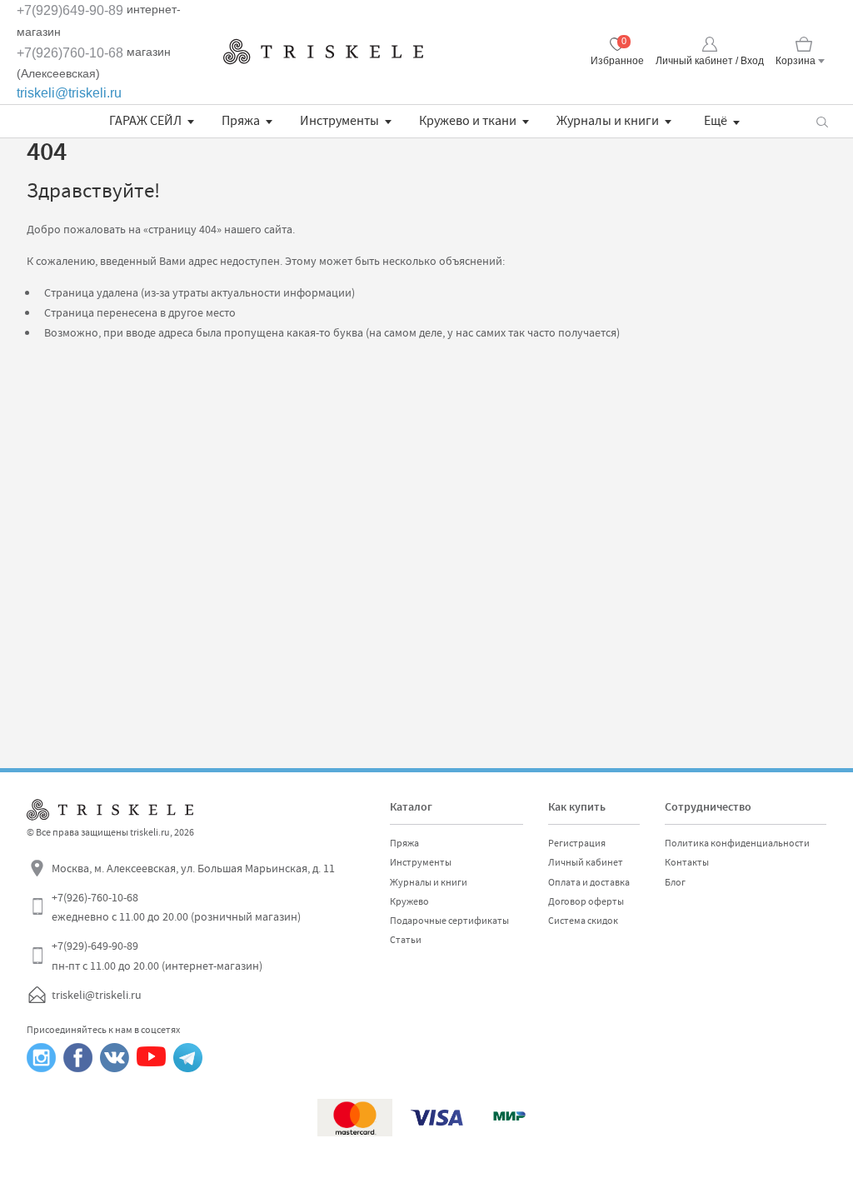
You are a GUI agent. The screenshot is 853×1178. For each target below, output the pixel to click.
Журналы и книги (607, 120)
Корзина (796, 61)
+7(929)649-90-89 (70, 10)
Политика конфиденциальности (737, 843)
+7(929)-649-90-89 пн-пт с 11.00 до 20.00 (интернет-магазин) (157, 955)
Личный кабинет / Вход (710, 61)
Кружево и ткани (467, 120)
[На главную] (323, 51)
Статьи (406, 939)
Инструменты (339, 120)
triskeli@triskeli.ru (69, 93)
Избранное (617, 61)
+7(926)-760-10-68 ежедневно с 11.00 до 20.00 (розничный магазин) (176, 907)
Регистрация (577, 843)
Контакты (687, 862)
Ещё (715, 120)
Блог (675, 882)
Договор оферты (586, 901)
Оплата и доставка (589, 882)
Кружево (409, 901)
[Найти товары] (822, 121)
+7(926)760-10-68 (70, 53)
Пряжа (241, 120)
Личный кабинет (585, 862)
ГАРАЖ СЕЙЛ (145, 120)
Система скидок (583, 920)
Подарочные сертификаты (449, 920)
